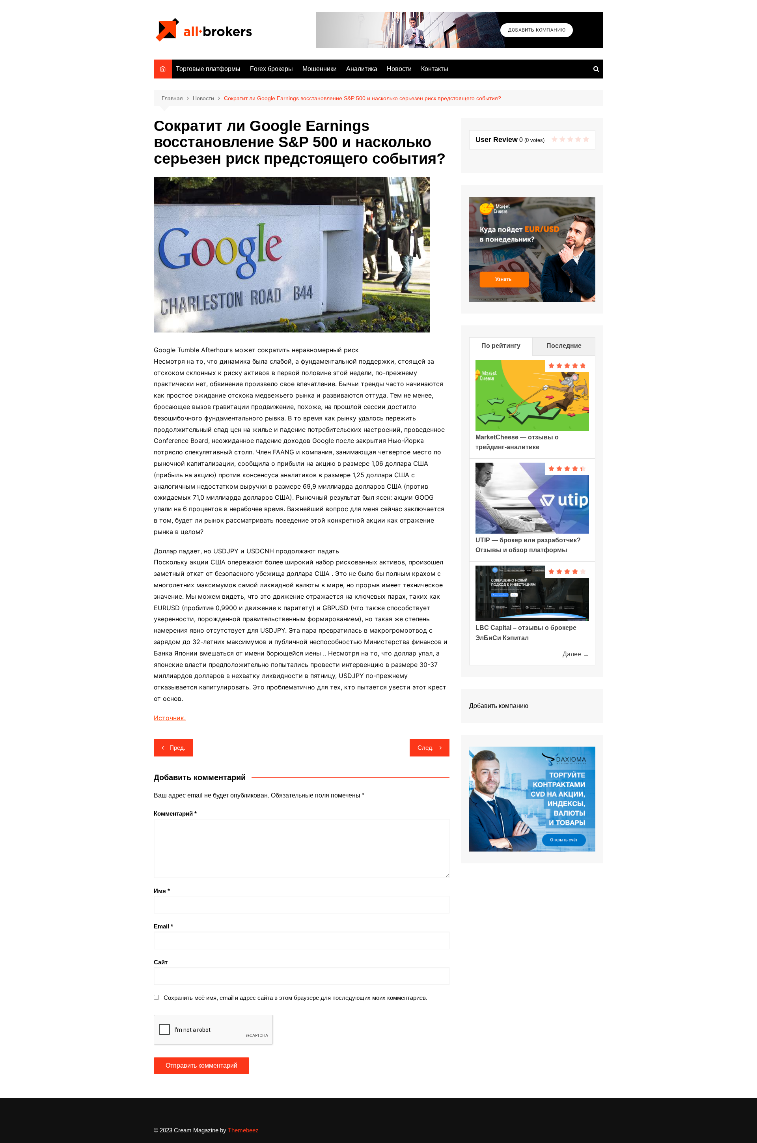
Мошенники (319, 68)
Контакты (434, 68)
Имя (162, 890)
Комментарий (175, 813)
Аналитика (361, 68)
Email (163, 926)
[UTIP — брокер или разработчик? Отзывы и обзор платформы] (532, 497)
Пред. (177, 747)
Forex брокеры (271, 68)
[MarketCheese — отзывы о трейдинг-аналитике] (532, 394)
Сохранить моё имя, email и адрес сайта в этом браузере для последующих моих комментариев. (295, 997)
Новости (399, 68)
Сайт (161, 962)
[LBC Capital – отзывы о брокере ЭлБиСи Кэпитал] (532, 593)
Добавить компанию (498, 705)
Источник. (170, 718)
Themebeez (243, 1130)
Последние (564, 345)
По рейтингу (500, 345)
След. (426, 747)
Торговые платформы (208, 68)
